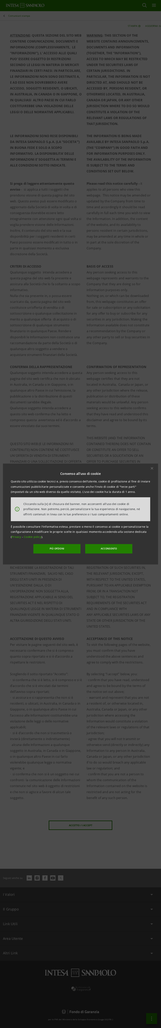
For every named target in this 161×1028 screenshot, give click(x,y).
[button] (152, 468)
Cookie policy (32, 537)
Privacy (17, 537)
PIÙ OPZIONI (57, 548)
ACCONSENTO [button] (109, 548)
